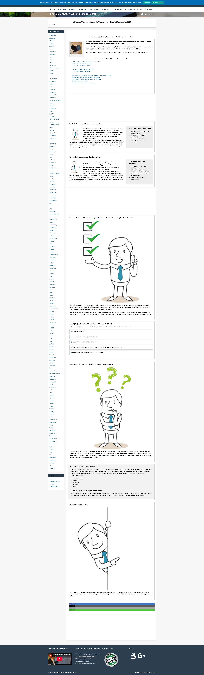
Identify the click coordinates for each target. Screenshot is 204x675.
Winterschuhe (52, 457)
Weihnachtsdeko (53, 444)
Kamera (51, 216)
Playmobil (51, 319)
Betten (51, 62)
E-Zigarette (52, 116)
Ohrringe (51, 311)
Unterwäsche (52, 422)
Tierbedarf (52, 409)
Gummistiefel (52, 162)
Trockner (51, 414)
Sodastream (52, 365)
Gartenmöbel (52, 143)
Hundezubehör (53, 200)
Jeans (50, 208)
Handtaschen (52, 168)
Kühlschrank (52, 257)
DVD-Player (52, 114)
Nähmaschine (52, 306)
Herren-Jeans (52, 184)
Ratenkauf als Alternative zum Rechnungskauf (85, 83)
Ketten (51, 222)
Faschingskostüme (54, 124)
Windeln (51, 455)
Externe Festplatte (54, 119)
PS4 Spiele (52, 325)
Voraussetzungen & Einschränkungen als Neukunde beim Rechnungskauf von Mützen (92, 75)
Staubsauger (52, 382)
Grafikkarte (52, 160)
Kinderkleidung (53, 225)
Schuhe (51, 346)
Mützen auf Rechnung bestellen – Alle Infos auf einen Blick (86, 61)
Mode (53, 9)
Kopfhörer (52, 246)
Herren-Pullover (53, 187)
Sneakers (51, 363)
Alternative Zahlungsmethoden (80, 81)
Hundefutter (52, 198)
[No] (202, 2)
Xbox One (51, 463)
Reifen (51, 336)
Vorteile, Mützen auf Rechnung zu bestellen (83, 63)
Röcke (51, 341)
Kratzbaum (52, 252)
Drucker (51, 111)
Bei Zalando (52, 59)
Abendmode (52, 38)
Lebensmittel (52, 271)
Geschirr (51, 149)
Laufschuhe (52, 265)
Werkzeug (52, 449)
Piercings (51, 317)
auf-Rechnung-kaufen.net (58, 672)
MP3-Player (52, 298)
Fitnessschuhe (53, 133)
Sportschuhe (52, 379)
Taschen (51, 400)
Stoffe (51, 390)
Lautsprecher (52, 268)
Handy (51, 170)
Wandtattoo (52, 436)
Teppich (51, 406)
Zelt (50, 465)
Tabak (50, 392)
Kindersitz (52, 230)
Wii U (50, 452)
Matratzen (52, 284)
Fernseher (52, 130)
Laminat (51, 260)
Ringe (50, 338)
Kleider (51, 235)
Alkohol (51, 41)
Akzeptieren (146, 2)
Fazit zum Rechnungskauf (78, 87)
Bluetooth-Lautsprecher (55, 68)
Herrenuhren (52, 195)
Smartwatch (52, 360)
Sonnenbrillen (52, 371)
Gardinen (51, 141)
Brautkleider (52, 81)
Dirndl (50, 106)
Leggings (51, 273)
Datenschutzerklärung (55, 100)
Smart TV (51, 354)
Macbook (51, 279)
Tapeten (51, 398)
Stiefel (51, 384)
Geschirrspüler (53, 152)
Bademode (52, 54)
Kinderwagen (52, 233)
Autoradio (51, 46)
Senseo (51, 349)
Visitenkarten (52, 430)
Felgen (51, 127)
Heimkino (51, 176)
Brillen (51, 84)
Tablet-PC (52, 395)
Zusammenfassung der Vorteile (82, 65)
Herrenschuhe (53, 192)
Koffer (51, 244)
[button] (72, 603)
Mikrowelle (52, 287)
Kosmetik (51, 249)
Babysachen (52, 51)
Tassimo (51, 403)
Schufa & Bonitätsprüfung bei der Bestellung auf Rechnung (86, 79)
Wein (50, 447)
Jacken (51, 206)
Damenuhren (52, 97)
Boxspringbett (53, 78)
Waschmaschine (53, 438)
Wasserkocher (53, 441)
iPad (50, 203)
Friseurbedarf (52, 135)
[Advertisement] (111, 108)
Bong (50, 76)
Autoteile (51, 49)
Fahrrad (51, 122)
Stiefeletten (52, 387)
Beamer (51, 57)
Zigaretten (52, 468)
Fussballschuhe (53, 138)
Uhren (51, 417)
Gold (50, 157)
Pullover (51, 327)
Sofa (50, 368)
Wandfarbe (52, 433)
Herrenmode (52, 189)
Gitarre (51, 154)
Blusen (51, 73)
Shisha (51, 352)
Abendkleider (52, 35)
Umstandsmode (53, 419)
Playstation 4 (52, 322)
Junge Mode (52, 211)
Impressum (153, 672)
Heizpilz (51, 179)
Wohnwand (52, 460)
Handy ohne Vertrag (54, 173)
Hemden (51, 181)
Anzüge (51, 43)
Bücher (51, 87)
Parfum (51, 314)
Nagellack (51, 303)
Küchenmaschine (53, 254)
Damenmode (52, 92)
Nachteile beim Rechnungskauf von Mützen (82, 69)
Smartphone (52, 357)
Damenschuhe (53, 95)
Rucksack (51, 344)
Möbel (51, 290)
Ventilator (51, 428)
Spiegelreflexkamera (54, 373)
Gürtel (51, 165)
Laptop (51, 262)
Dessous (51, 103)
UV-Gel (51, 425)
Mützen (51, 300)
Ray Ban (51, 333)
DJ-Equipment (53, 108)
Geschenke (52, 146)
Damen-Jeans (52, 89)
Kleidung (51, 241)
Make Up (51, 281)
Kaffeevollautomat (54, 214)
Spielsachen (52, 376)
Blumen (51, 70)
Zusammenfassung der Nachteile (82, 71)
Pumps (51, 330)
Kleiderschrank (53, 238)
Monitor (51, 295)
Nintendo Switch (53, 308)
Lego (50, 276)
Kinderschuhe (52, 227)
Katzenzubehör (53, 219)
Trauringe (51, 411)
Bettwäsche (52, 65)
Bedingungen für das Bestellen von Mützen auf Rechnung (86, 77)
